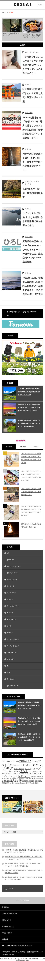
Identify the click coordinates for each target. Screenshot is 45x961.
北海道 (38, 778)
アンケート (10, 586)
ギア (10, 768)
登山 (13, 783)
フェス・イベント (13, 639)
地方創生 (8, 780)
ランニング (13, 776)
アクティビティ (12, 579)
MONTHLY (22, 447)
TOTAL (36, 447)
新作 (36, 781)
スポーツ (17, 771)
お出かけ (25, 761)
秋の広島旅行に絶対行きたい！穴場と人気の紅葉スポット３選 (32, 95)
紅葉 (16, 783)
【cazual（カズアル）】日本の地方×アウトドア (27, 952)
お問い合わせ (6, 920)
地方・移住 (28, 113)
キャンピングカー (13, 606)
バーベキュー (13, 686)
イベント (26, 765)
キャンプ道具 (13, 573)
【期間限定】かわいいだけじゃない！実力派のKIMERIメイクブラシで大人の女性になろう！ (32, 65)
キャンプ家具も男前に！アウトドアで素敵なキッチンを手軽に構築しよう (31, 492)
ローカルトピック (31, 181)
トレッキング (6, 773)
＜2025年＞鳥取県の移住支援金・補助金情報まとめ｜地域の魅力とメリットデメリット (29, 392)
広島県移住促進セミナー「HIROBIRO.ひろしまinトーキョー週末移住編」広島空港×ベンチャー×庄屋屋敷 (32, 251)
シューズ (35, 768)
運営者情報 (5, 907)
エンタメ (10, 599)
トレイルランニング (35, 771)
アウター (34, 761)
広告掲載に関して (8, 926)
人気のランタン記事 (26, 778)
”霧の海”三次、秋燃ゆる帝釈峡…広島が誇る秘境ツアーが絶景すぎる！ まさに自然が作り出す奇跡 (32, 286)
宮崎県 (26, 781)
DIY (12, 761)
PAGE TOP (24, 901)
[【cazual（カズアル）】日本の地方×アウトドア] (33, 5)
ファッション (22, 773)
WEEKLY (9, 447)
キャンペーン (11, 619)
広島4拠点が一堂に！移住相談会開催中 (32, 193)
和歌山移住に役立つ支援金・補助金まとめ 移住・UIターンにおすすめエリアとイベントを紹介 (29, 407)
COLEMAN (6, 761)
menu (40, 5)
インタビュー (11, 593)
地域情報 (5, 939)
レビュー (24, 776)
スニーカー (7, 771)
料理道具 (31, 781)
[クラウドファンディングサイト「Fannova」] (20, 327)
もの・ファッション (31, 52)
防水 (36, 783)
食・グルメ (10, 679)
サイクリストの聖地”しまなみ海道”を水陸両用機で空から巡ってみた (32, 219)
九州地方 (14, 778)
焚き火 (8, 783)
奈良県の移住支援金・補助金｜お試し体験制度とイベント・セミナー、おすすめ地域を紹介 (29, 423)
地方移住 (18, 780)
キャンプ (10, 613)
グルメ (27, 769)
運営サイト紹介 (7, 933)
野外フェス (30, 783)
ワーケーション (12, 652)
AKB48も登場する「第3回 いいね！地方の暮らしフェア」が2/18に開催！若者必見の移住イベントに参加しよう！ (32, 127)
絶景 (19, 783)
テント (24, 771)
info (8, 553)
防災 (8, 672)
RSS (11, 889)
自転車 (23, 783)
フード (30, 773)
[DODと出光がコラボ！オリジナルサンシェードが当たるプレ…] (12, 807)
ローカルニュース (35, 776)
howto (16, 761)
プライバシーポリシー (9, 913)
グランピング (19, 769)
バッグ (13, 773)
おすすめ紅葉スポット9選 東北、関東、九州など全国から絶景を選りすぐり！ (32, 162)
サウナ (11, 560)
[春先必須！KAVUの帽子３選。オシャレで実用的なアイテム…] (33, 807)
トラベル (28, 84)
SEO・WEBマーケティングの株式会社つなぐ (17, 945)
